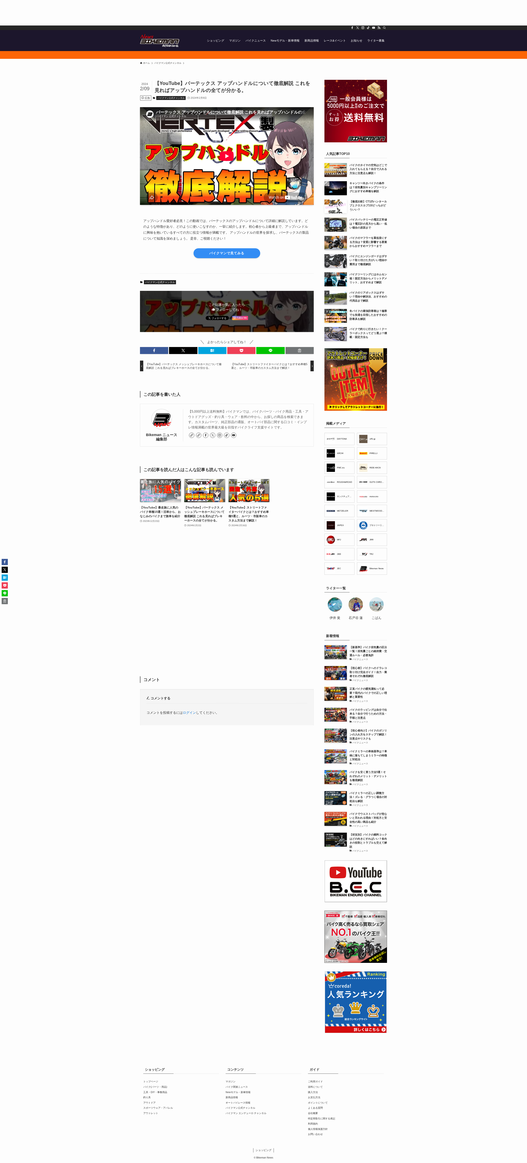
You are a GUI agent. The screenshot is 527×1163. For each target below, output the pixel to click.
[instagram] (363, 28)
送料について (315, 1086)
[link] (191, 435)
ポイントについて (318, 1102)
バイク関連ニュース (237, 1086)
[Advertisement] (123, 13)
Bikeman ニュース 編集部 (161, 437)
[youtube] (373, 28)
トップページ (150, 1081)
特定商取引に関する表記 (321, 1118)
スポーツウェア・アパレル (158, 1107)
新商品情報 (232, 1097)
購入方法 (313, 1092)
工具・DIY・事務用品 (155, 1092)
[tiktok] (368, 28)
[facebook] (352, 28)
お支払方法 (314, 1097)
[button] (154, 350)
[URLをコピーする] (300, 350)
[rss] (379, 28)
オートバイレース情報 (238, 1102)
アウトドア (149, 1102)
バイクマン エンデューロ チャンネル (246, 1113)
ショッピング (263, 1150)
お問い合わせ (315, 1134)
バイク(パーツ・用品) (155, 1086)
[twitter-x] (357, 28)
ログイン (189, 712)
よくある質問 (315, 1107)
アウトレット (150, 1113)
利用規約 (313, 1123)
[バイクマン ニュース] (159, 40)
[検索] (384, 28)
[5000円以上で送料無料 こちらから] (263, 55)
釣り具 (147, 1097)
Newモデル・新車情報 (238, 1092)
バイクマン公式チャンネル (171, 98)
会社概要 (313, 1113)
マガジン (231, 1081)
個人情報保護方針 (318, 1129)
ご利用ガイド (315, 1081)
